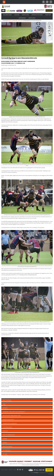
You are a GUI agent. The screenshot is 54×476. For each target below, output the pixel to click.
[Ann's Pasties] (24, 11)
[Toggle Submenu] (50, 404)
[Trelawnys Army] (49, 11)
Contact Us (11, 469)
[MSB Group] (30, 12)
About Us (6, 469)
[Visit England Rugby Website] (48, 8)
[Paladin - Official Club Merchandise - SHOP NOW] (40, 471)
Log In (15, 469)
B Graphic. (36, 472)
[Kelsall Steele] (39, 11)
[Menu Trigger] (4, 2)
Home (2, 469)
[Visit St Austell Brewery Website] (19, 12)
